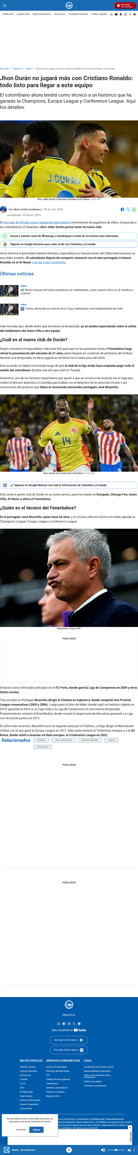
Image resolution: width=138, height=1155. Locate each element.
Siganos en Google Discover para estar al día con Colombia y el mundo (53, 244)
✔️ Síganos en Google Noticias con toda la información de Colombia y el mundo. (58, 485)
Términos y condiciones (95, 1086)
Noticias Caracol (28, 1067)
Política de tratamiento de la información (97, 1076)
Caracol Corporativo (29, 1104)
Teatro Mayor (26, 1096)
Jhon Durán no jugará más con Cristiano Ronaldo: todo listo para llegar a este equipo (75, 69)
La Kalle (23, 1079)
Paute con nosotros (55, 1092)
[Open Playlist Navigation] (134, 1150)
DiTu (22, 1088)
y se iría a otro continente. (49, 262)
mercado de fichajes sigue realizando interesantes (36, 222)
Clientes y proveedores (57, 1088)
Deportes (17, 69)
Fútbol (28, 69)
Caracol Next (26, 1109)
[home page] (69, 5)
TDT (48, 1075)
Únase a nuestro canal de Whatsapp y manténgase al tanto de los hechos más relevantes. (64, 236)
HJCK (22, 1084)
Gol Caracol (25, 1075)
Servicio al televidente (56, 1067)
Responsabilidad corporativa (97, 1071)
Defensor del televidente (57, 1071)
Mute (103, 1150)
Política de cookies (93, 1082)
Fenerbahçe (42, 747)
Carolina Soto (23, 14)
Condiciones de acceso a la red (98, 1067)
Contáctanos (52, 1084)
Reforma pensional (42, 14)
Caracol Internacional (30, 1100)
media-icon (69, 1150)
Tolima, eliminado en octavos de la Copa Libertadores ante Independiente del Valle (74, 308)
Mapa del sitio (52, 1096)
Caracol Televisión (28, 1071)
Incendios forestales (78, 14)
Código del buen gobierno (58, 1079)
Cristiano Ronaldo (89, 740)
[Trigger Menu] (5, 5)
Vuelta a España (99, 14)
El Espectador (26, 1092)
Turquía (111, 740)
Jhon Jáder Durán (63, 740)
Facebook (122, 211)
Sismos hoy (59, 14)
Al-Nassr (41, 740)
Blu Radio (4, 69)
